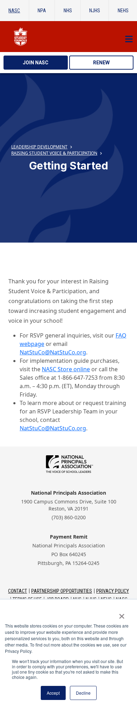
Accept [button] (53, 693)
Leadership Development (39, 147)
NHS (68, 10)
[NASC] (68, 36)
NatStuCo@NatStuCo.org (53, 352)
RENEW (101, 62)
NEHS (123, 10)
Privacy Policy (112, 591)
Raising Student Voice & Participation (54, 153)
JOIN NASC (35, 62)
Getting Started (68, 165)
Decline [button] (83, 693)
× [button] (122, 614)
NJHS (94, 10)
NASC (14, 10)
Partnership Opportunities (61, 591)
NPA (42, 10)
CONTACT (17, 591)
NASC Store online (66, 369)
